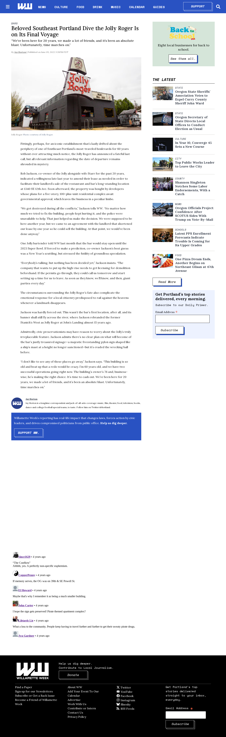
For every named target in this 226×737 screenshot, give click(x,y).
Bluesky (131, 704)
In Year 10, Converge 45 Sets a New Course (193, 145)
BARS (14, 23)
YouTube (132, 691)
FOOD (80, 7)
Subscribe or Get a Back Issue (35, 695)
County (180, 178)
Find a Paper (23, 687)
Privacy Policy (77, 716)
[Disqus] (76, 499)
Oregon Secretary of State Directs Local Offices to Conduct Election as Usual (191, 123)
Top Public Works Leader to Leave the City (195, 164)
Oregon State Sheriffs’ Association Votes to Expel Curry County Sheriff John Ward (192, 97)
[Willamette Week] (25, 6)
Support (201, 6)
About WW (75, 687)
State (179, 88)
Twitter (134, 687)
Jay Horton (20, 52)
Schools (180, 229)
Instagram (135, 700)
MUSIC (116, 7)
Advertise (74, 700)
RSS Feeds (133, 708)
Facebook (137, 696)
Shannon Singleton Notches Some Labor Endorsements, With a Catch (192, 188)
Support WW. (30, 432)
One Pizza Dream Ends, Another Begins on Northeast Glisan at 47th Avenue (194, 265)
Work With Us (77, 704)
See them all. (184, 58)
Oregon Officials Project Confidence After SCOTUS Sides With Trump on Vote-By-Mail (194, 214)
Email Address (166, 312)
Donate (77, 674)
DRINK (97, 7)
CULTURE (61, 7)
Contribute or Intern (82, 708)
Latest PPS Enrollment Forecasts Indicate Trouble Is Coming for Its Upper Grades (193, 239)
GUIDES (159, 7)
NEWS (42, 7)
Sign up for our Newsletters (34, 691)
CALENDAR (137, 7)
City (178, 158)
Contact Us (75, 712)
